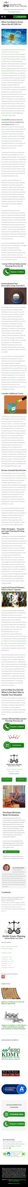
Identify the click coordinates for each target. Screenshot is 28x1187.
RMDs (11, 73)
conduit (21, 314)
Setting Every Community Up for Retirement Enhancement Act (13, 52)
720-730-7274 (21, 16)
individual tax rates (15, 377)
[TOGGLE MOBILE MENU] (2, 16)
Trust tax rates (18, 375)
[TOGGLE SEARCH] (4, 16)
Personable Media (14, 1180)
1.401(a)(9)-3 (9, 113)
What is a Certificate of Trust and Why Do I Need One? (12, 1002)
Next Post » (21, 779)
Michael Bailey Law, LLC (20, 1179)
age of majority (13, 134)
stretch (4, 326)
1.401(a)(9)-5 (5, 115)
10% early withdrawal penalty (12, 641)
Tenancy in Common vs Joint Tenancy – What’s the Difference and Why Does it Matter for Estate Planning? (14, 1027)
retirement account (20, 478)
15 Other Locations (6, 952)
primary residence (6, 423)
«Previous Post (6, 779)
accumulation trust (15, 358)
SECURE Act (15, 54)
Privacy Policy (16, 1183)
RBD (12, 71)
